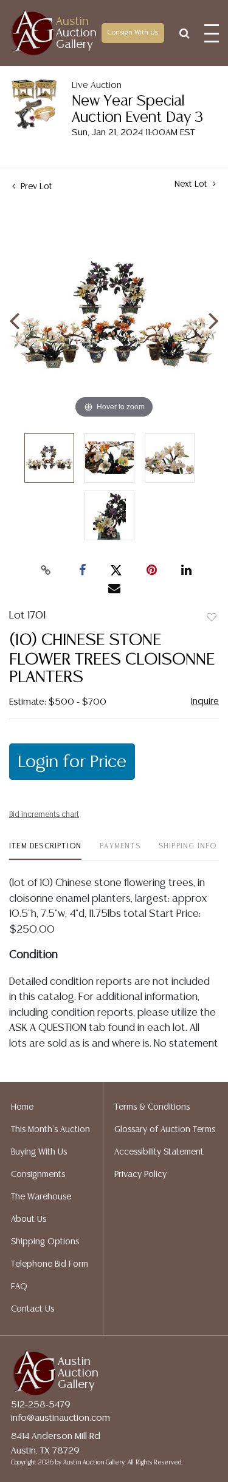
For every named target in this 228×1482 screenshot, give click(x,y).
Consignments (38, 1174)
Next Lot (192, 184)
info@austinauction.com (60, 1418)
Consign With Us (133, 33)
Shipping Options (45, 1242)
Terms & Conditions (152, 1107)
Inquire (205, 701)
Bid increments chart (44, 814)
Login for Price (72, 762)
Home (22, 1107)
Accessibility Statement (159, 1152)
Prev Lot (35, 187)
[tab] (45, 851)
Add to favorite (211, 618)
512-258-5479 (41, 1404)
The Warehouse (41, 1197)
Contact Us (32, 1309)
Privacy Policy (140, 1174)
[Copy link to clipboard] (45, 570)
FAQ (19, 1286)
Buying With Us (39, 1152)
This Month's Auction (50, 1129)
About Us (28, 1219)
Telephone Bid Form (49, 1264)
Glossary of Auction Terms (164, 1129)
